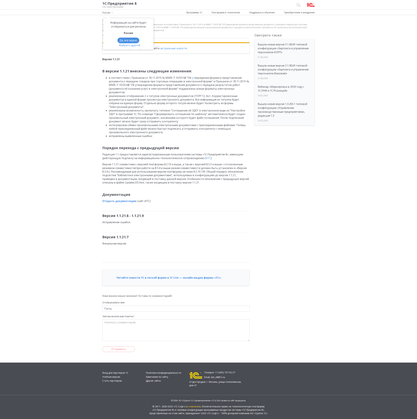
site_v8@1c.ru (218, 377)
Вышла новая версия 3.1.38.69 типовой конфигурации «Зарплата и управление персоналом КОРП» (283, 48)
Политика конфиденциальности (163, 372)
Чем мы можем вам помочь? (118, 316)
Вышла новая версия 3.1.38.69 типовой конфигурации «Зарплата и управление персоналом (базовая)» (283, 69)
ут (193, 78)
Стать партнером (112, 380)
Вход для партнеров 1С (115, 372)
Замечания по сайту (157, 376)
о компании (193, 406)
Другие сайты (153, 380)
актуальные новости (173, 48)
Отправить (118, 349)
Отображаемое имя (113, 302)
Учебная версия (111, 376)
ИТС (208, 158)
